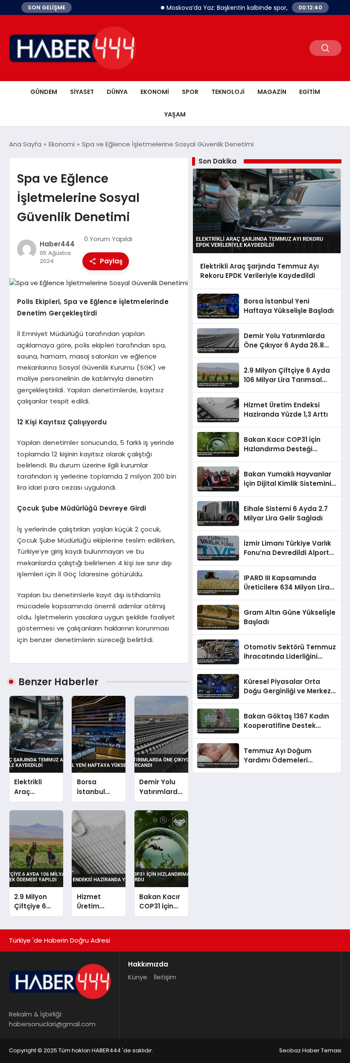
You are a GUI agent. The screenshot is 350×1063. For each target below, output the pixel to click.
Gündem (43, 92)
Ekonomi (154, 92)
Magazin (271, 92)
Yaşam (175, 114)
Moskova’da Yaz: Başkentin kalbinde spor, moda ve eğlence (241, 7)
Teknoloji (228, 92)
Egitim (309, 92)
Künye (137, 976)
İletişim (165, 976)
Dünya (117, 92)
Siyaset (82, 92)
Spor (190, 92)
